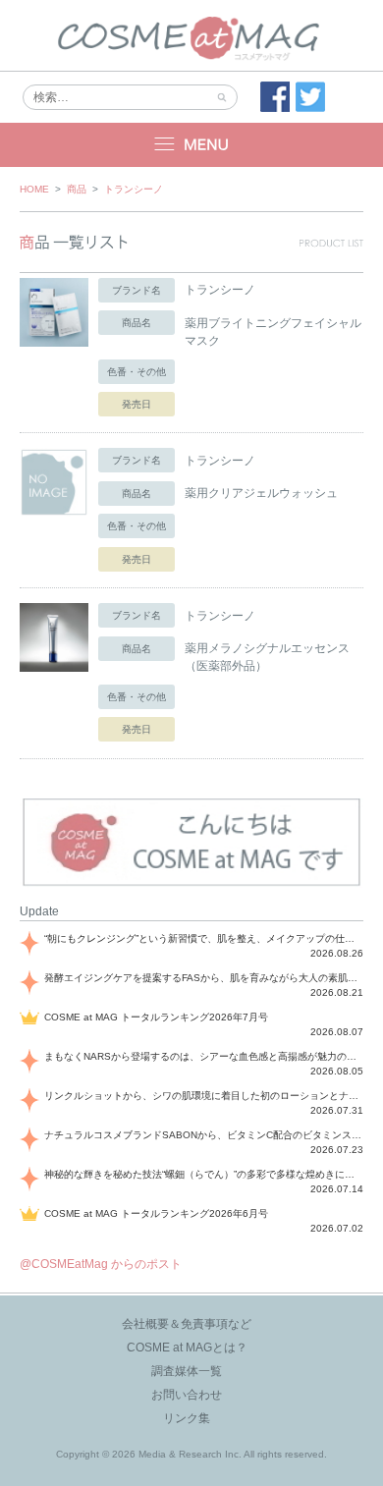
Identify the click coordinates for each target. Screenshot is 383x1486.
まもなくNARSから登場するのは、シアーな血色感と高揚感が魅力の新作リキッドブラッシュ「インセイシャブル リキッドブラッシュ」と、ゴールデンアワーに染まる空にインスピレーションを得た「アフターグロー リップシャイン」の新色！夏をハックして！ (203, 1056)
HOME (34, 189)
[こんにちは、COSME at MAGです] (191, 884)
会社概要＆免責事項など (186, 1324)
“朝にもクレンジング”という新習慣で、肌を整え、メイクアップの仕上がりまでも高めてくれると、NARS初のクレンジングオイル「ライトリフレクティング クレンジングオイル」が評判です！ (203, 938)
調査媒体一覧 (186, 1371)
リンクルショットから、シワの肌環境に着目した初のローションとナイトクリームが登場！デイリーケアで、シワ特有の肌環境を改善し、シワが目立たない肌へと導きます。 (203, 1095)
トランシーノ (133, 189)
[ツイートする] (310, 97)
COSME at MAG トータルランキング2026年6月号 (156, 1213)
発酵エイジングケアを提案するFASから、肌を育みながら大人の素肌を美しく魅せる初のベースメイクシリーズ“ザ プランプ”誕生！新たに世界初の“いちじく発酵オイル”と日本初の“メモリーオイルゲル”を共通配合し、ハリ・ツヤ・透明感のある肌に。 (203, 977)
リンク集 (186, 1418)
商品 (76, 189)
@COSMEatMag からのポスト (101, 1264)
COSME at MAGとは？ (187, 1347)
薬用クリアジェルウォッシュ (261, 493)
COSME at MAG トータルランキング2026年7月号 (156, 1017)
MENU (191, 145)
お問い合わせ (186, 1395)
